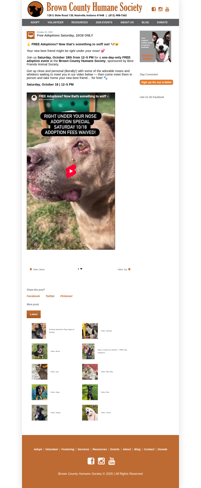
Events (115, 449)
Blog (137, 449)
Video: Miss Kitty (107, 372)
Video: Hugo (55, 392)
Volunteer (51, 449)
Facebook (33, 296)
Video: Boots (55, 351)
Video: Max (105, 392)
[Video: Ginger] (39, 412)
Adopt (38, 449)
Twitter (50, 296)
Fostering (67, 449)
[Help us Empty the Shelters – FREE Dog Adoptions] (88, 351)
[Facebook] (153, 9)
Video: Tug (122, 269)
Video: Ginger (56, 412)
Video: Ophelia (106, 331)
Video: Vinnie (106, 412)
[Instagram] (160, 9)
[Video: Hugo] (39, 391)
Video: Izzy (55, 372)
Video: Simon (39, 269)
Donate (162, 449)
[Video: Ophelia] (90, 330)
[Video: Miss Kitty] (90, 371)
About (127, 449)
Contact (149, 449)
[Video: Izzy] (39, 371)
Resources (99, 449)
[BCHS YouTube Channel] (167, 9)
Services (83, 449)
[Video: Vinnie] (90, 412)
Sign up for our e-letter (156, 82)
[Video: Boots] (39, 351)
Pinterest (66, 296)
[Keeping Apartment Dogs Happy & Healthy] (39, 330)
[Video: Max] (90, 391)
